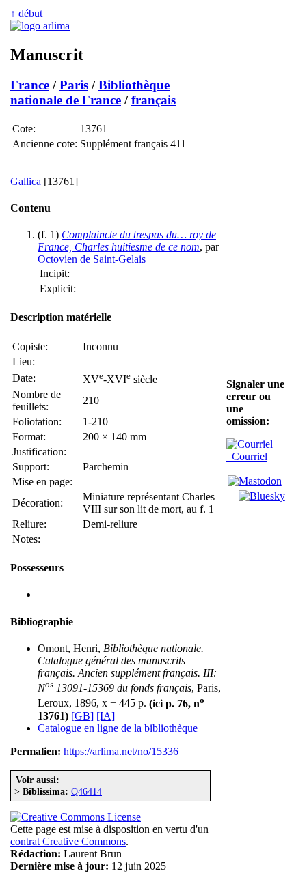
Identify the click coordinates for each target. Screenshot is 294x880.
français (153, 100)
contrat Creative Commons (68, 841)
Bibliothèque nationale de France (90, 92)
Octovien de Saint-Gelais (92, 259)
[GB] (82, 716)
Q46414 (86, 791)
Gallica (25, 181)
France (29, 85)
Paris (73, 85)
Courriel (246, 456)
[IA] (105, 716)
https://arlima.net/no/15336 (121, 751)
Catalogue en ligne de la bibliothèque (118, 728)
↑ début (26, 13)
